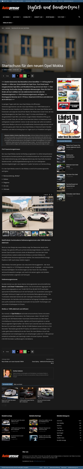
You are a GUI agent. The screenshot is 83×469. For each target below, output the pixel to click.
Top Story (61, 17)
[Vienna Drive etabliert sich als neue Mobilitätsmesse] (33, 422)
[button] (79, 17)
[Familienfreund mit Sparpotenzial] (61, 187)
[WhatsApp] (25, 75)
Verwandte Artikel (7, 384)
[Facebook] (13, 75)
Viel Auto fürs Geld (72, 174)
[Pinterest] (21, 75)
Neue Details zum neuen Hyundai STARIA (13, 361)
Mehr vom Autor (18, 384)
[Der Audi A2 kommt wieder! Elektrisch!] (46, 393)
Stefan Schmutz (8, 69)
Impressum (54, 1)
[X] (17, 75)
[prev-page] (3, 405)
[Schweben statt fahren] (61, 197)
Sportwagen (50, 17)
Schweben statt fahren (73, 194)
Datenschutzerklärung (45, 1)
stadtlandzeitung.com (68, 1)
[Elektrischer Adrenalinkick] (61, 158)
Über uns (60, 1)
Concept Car (38, 17)
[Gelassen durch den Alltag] (61, 168)
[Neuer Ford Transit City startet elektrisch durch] (10, 393)
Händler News (7, 22)
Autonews (6, 17)
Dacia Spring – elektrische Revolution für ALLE (43, 362)
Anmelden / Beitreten (30, 1)
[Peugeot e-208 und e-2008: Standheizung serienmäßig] (33, 438)
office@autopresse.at (39, 461)
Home (37, 1)
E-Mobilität (27, 17)
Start (3, 28)
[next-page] (5, 405)
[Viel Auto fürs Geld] (61, 178)
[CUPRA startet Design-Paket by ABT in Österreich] (28, 393)
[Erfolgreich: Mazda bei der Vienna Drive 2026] (33, 430)
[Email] (28, 75)
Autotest (16, 17)
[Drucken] (32, 75)
